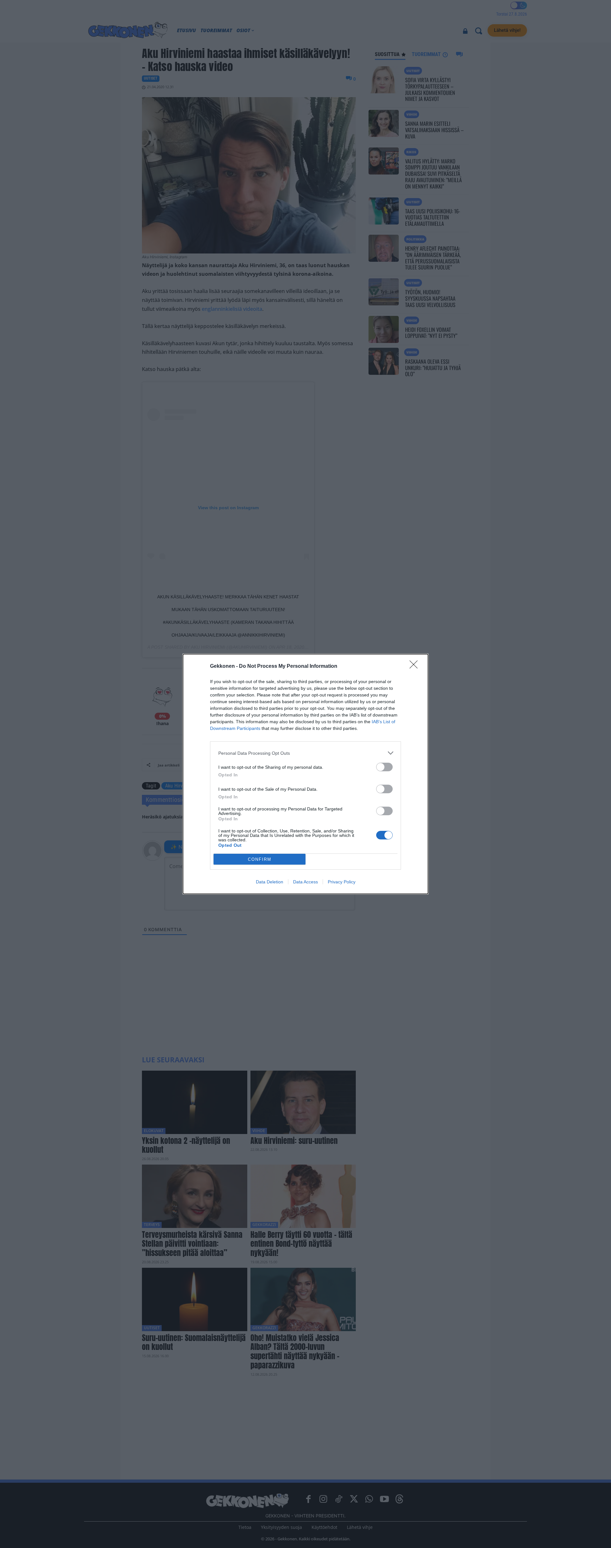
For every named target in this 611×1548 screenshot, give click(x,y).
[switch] (384, 767)
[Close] (416, 666)
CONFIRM (259, 859)
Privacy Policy (341, 881)
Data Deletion (269, 881)
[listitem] (305, 753)
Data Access (305, 881)
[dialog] (305, 774)
